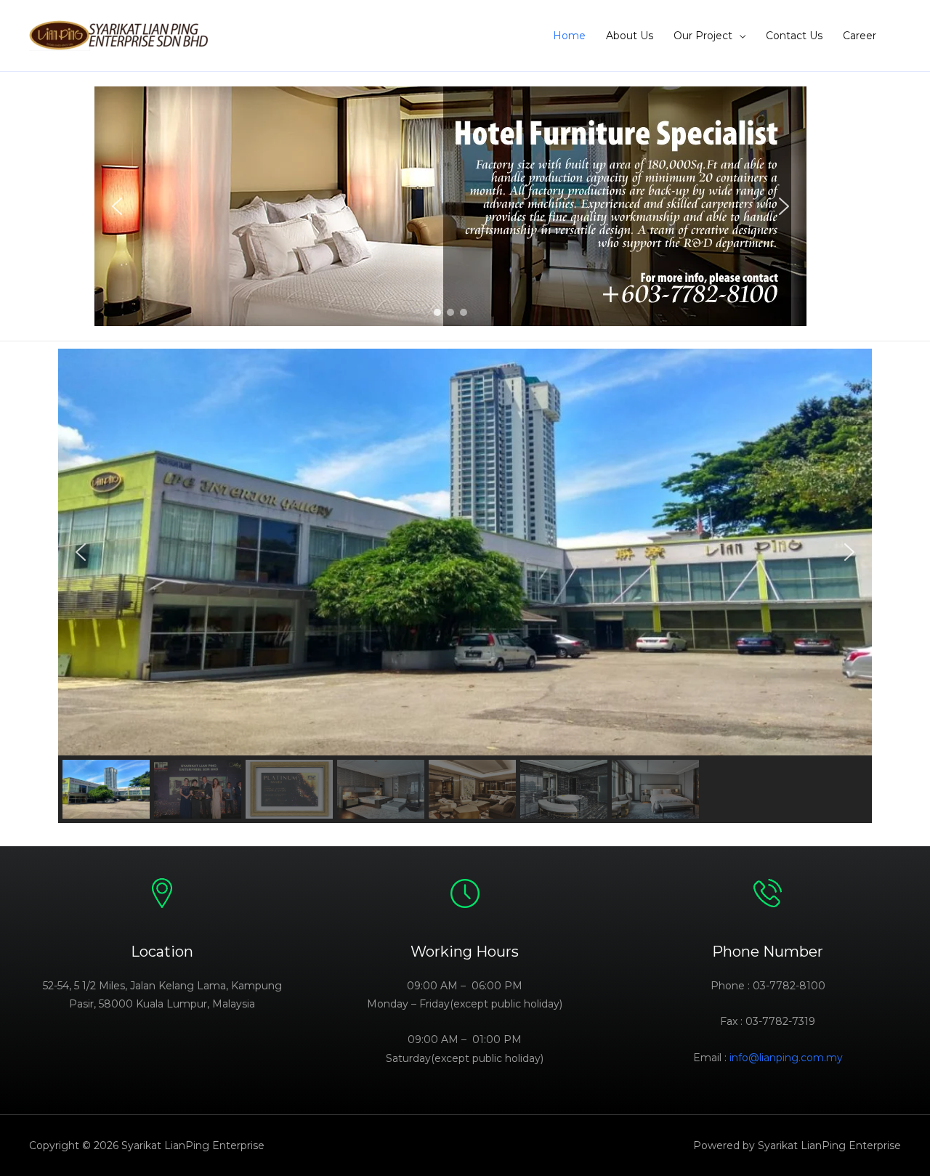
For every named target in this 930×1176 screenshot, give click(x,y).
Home (569, 35)
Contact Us (794, 35)
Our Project (703, 35)
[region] (450, 206)
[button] (117, 206)
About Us (629, 35)
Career (859, 35)
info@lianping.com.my (786, 1057)
